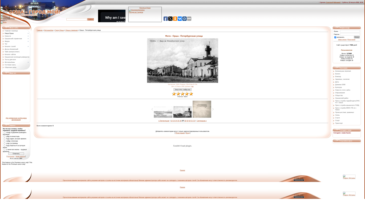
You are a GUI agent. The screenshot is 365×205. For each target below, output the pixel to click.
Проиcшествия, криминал (344, 112)
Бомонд (338, 76)
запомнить (340, 37)
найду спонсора (12, 141)
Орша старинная (71, 30)
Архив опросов (20, 156)
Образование (340, 93)
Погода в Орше (145, 8)
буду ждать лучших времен (16, 139)
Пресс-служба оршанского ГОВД (347, 105)
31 (192, 121)
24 (176, 121)
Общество (339, 95)
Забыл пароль (342, 39)
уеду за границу (12, 143)
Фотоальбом (48, 30)
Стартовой (329, 2)
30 (190, 121)
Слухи (337, 118)
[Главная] (5, 7)
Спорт (337, 120)
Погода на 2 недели (136, 12)
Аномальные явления (343, 71)
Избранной (336, 2)
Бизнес (337, 74)
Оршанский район (341, 98)
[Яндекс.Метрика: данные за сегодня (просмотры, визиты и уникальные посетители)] (349, 194)
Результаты (10, 156)
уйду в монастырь (13, 136)
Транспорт (339, 123)
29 (187, 121)
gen (192, 86)
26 (180, 121)
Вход (187, 133)
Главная (39, 30)
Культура (338, 87)
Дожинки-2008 (340, 84)
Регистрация (180, 133)
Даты (337, 82)
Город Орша (59, 30)
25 (178, 121)
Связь (337, 115)
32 (194, 121)
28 (185, 121)
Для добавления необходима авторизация (16, 119)
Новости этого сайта (342, 90)
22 (172, 121)
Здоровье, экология (342, 79)
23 (174, 121)
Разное (182, 170)
